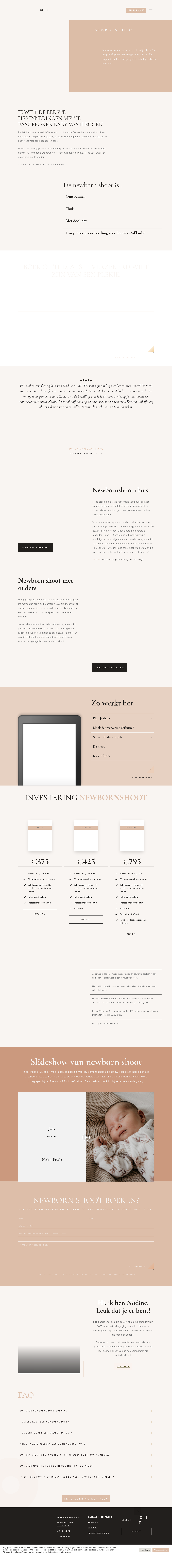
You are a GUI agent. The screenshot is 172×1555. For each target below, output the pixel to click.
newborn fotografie (68, 1517)
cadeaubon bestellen (100, 1517)
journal (92, 1528)
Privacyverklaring (124, 357)
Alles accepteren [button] (160, 1550)
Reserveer (97, 559)
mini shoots (63, 1531)
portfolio (93, 1522)
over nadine (63, 1536)
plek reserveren (143, 777)
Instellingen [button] (145, 1550)
